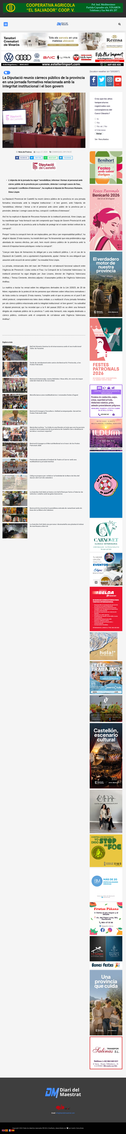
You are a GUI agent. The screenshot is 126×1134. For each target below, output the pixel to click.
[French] (9, 1130)
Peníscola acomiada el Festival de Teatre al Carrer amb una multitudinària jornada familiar (53, 461)
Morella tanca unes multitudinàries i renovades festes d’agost (54, 395)
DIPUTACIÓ (67, 152)
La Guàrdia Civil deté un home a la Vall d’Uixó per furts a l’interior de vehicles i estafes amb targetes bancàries (56, 493)
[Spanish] (13, 1130)
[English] (3, 1130)
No (98, 122)
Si (98, 119)
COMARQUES (57, 152)
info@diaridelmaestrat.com (65, 1113)
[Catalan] (6, 1130)
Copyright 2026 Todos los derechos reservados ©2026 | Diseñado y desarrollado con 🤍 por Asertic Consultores (48, 1128)
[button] (6, 24)
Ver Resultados (102, 139)
